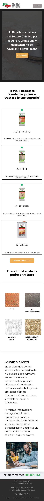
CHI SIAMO (22, 55)
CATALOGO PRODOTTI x (22, 260)
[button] (37, 6)
